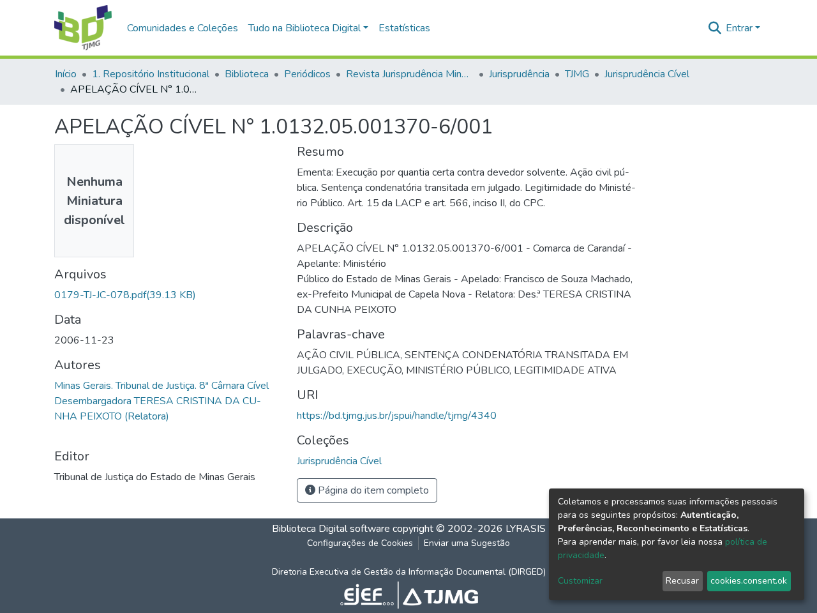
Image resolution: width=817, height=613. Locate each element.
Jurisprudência (519, 74)
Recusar (682, 581)
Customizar (580, 581)
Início (66, 74)
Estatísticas (404, 28)
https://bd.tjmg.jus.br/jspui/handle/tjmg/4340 (397, 416)
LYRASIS (526, 529)
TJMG (577, 74)
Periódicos (307, 74)
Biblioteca (247, 74)
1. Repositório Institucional (150, 74)
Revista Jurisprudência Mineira (410, 74)
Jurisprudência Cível (646, 74)
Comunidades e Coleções (182, 28)
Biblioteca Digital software (331, 529)
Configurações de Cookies (360, 543)
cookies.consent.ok (748, 581)
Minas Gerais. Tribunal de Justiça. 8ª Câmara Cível (161, 386)
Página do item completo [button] (372, 490)
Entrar (739, 28)
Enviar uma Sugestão (467, 543)
